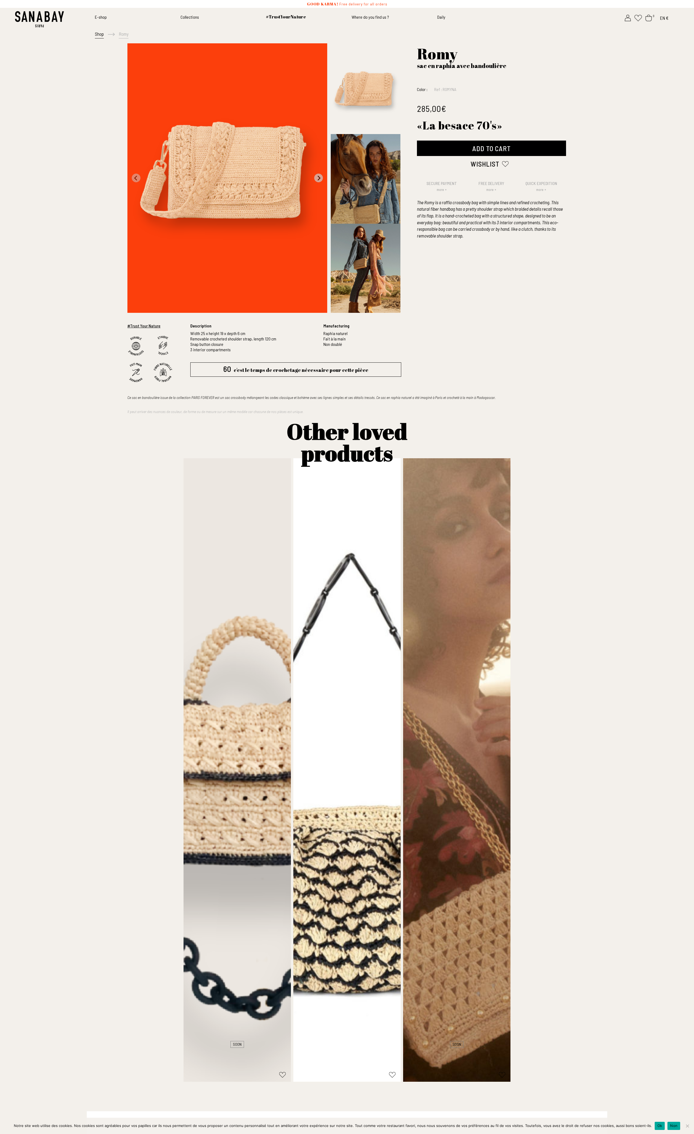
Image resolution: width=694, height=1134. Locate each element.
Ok (659, 1125)
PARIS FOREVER (202, 397)
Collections (190, 17)
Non (673, 1125)
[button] (365, 88)
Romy (123, 34)
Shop (99, 34)
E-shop (101, 17)
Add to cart (491, 148)
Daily (441, 17)
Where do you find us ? (370, 17)
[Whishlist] (638, 17)
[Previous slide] (136, 178)
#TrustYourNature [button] (286, 17)
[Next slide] (318, 178)
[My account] (627, 17)
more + (442, 189)
